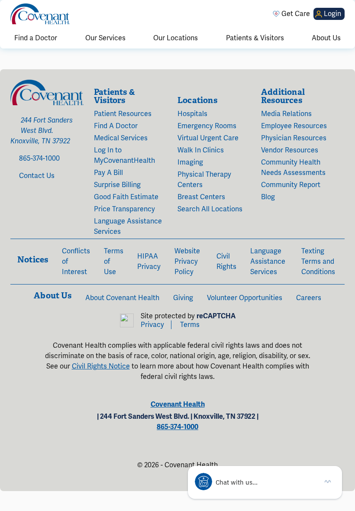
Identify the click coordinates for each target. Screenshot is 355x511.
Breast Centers (201, 197)
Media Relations (286, 114)
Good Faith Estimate (126, 197)
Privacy (152, 324)
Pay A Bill (108, 172)
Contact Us (37, 175)
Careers (308, 298)
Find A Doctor (116, 126)
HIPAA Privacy (149, 261)
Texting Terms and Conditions (318, 261)
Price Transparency (124, 209)
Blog (268, 197)
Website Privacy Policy (187, 261)
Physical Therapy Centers (204, 179)
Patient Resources (123, 114)
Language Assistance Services (128, 226)
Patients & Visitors (255, 38)
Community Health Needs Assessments (293, 167)
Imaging (190, 162)
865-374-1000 (39, 158)
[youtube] (32, 199)
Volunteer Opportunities (244, 298)
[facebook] (13, 199)
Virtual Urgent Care (208, 138)
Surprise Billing (117, 185)
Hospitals (192, 114)
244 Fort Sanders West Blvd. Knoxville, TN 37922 (41, 131)
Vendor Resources (289, 150)
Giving (183, 298)
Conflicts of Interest (76, 261)
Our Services (105, 38)
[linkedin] (44, 199)
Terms (190, 324)
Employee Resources (294, 126)
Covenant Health (178, 404)
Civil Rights (226, 261)
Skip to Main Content (7, 7)
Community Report (290, 185)
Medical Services (121, 138)
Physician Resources (293, 138)
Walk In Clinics (201, 150)
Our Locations (175, 38)
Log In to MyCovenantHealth (124, 155)
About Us (326, 38)
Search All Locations (210, 209)
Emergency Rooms (207, 126)
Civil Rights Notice (101, 366)
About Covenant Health (122, 298)
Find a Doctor (35, 38)
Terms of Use (113, 261)
